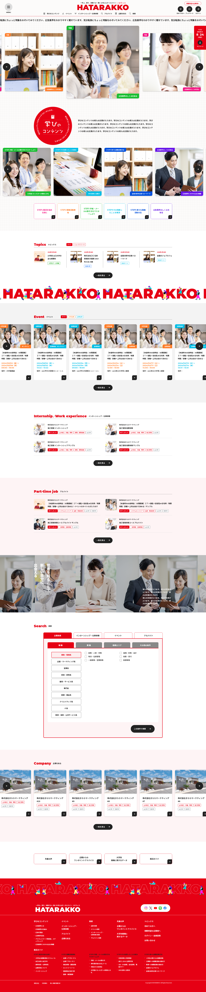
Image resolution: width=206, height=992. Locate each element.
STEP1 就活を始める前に (44, 211)
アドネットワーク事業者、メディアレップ (46, 940)
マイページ (200, 46)
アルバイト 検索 (96, 938)
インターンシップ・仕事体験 (88, 14)
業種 (89, 645)
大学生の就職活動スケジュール (45, 958)
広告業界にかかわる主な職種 (45, 944)
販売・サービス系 (66, 681)
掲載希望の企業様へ (192, 3)
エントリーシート (69, 968)
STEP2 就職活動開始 (67, 211)
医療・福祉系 (66, 695)
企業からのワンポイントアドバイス (84, 858)
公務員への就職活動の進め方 (155, 961)
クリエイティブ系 (66, 701)
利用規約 (44, 983)
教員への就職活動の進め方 (154, 964)
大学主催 (71, 317)
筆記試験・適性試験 (69, 964)
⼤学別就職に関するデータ (119, 858)
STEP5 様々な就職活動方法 (138, 211)
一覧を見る (100, 275)
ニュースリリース (79, 244)
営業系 (66, 668)
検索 (134, 14)
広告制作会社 (40, 936)
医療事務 (126, 660)
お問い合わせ (149, 940)
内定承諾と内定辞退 (124, 958)
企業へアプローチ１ (69, 958)
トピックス (148, 921)
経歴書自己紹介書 (69, 971)
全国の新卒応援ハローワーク (155, 971)
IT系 (66, 708)
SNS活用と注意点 (124, 970)
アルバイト (108, 14)
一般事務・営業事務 (95, 660)
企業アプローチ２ (69, 961)
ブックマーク (189, 13)
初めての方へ (181, 13)
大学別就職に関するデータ (122, 935)
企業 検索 (94, 926)
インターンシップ (41, 971)
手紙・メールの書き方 (98, 960)
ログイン (198, 13)
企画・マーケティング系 (66, 661)
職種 (61, 645)
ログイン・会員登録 (152, 935)
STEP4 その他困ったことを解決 (114, 211)
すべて (69, 244)
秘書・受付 (127, 656)
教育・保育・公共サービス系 (66, 715)
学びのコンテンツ (41, 921)
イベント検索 (95, 929)
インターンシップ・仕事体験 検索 (97, 933)
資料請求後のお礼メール (99, 964)
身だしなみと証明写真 (125, 961)
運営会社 (36, 983)
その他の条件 (145, 645)
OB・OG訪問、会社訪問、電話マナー (127, 965)
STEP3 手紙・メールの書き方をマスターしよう (91, 211)
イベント (68, 14)
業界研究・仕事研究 (42, 964)
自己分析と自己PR (41, 961)
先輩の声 (48, 859)
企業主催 (79, 317)
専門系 (66, 688)
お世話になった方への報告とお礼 (101, 971)
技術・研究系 (66, 675)
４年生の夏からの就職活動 (154, 958)
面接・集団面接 (68, 974)
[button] (6, 67)
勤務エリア (117, 645)
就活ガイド (154, 859)
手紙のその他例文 (96, 967)
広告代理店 (39, 932)
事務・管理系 (66, 655)
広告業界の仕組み (41, 929)
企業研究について (41, 968)
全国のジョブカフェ (152, 968)
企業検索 (57, 635)
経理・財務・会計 (130, 653)
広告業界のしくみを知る (161, 211)
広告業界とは (40, 926)
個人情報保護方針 (55, 983)
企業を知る (122, 14)
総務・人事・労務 (95, 653)
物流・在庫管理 (94, 656)
